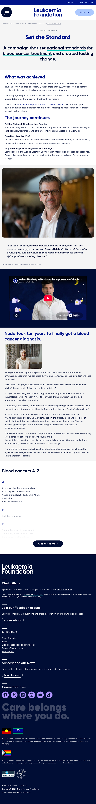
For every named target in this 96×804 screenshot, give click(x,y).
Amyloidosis (7, 498)
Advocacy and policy (37, 23)
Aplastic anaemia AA (12, 501)
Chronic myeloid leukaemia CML (17, 533)
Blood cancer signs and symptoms (18, 644)
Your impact (8, 651)
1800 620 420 (86, 2)
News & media (9, 638)
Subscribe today (12, 675)
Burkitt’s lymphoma (11, 516)
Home (4, 23)
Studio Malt (26, 792)
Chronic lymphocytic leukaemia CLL (19, 530)
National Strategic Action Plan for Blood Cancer (40, 104)
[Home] (48, 12)
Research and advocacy (18, 23)
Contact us (23, 785)
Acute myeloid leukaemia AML (17, 491)
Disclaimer (13, 785)
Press (4, 641)
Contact (70, 2)
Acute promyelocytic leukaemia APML (21, 495)
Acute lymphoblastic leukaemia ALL (19, 488)
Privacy (5, 785)
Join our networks (13, 620)
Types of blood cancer (13, 648)
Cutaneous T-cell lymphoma (16, 537)
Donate (84, 12)
